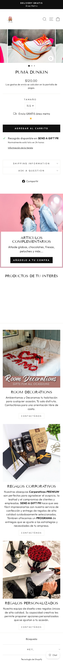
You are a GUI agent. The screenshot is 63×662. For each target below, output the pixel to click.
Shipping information (31, 163)
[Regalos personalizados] (31, 570)
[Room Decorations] (31, 359)
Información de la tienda (20, 147)
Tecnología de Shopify (31, 659)
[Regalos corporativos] (31, 453)
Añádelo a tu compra (31, 260)
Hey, (30, 649)
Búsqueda (31, 639)
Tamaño (30, 99)
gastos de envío (18, 84)
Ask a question (31, 170)
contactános (31, 416)
